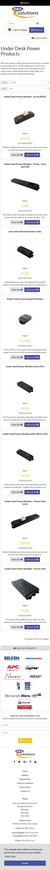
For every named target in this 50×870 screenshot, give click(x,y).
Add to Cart (31, 155)
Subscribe (26, 740)
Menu (25, 2)
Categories (39, 39)
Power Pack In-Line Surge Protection (25, 299)
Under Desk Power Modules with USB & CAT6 (25, 434)
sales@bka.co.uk (28, 840)
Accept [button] (25, 863)
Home (25, 771)
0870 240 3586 (32, 833)
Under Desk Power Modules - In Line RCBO (25, 96)
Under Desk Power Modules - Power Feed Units (25, 502)
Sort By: (5, 82)
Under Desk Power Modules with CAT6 (25, 366)
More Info (16, 155)
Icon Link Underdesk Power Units (25, 231)
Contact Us (25, 791)
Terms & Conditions (25, 783)
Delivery (25, 775)
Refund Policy (25, 779)
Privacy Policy (25, 787)
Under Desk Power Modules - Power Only (25, 568)
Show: (4, 88)
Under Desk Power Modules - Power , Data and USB (25, 165)
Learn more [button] (10, 856)
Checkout (37, 30)
